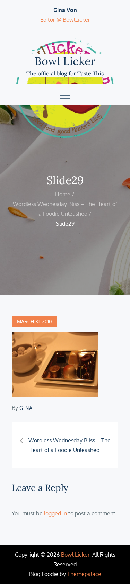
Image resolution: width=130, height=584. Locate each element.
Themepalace (84, 573)
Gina (26, 408)
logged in (55, 513)
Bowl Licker (65, 61)
